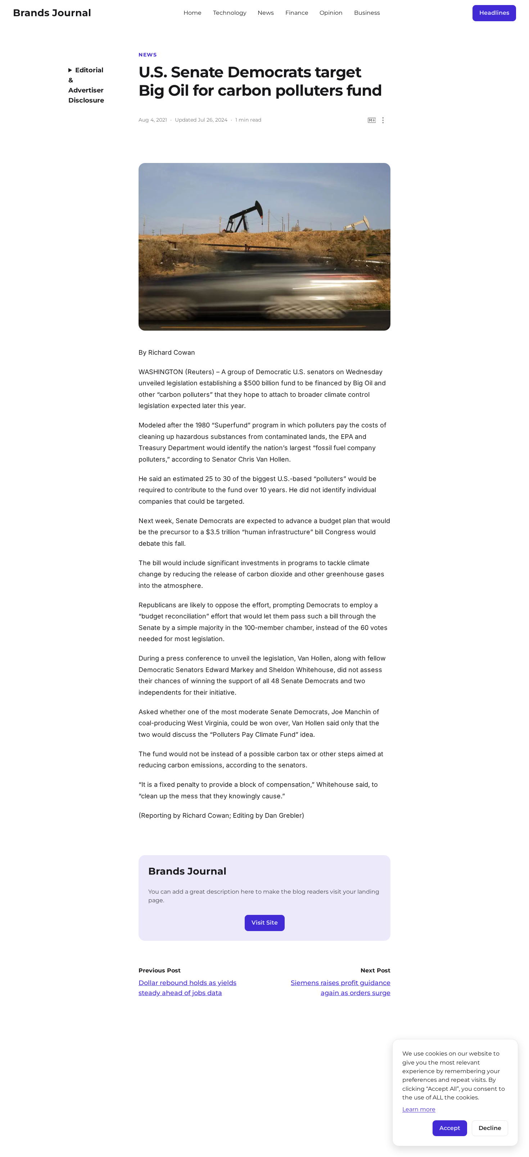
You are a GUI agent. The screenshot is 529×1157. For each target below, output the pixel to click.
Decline (490, 1128)
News (266, 12)
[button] (383, 120)
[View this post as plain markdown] (372, 120)
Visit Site (265, 922)
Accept (449, 1128)
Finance (296, 12)
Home (193, 12)
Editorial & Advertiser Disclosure (86, 85)
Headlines (494, 12)
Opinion (331, 12)
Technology (230, 12)
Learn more (418, 1109)
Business (367, 12)
